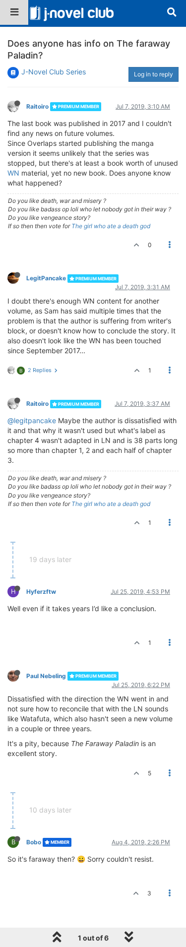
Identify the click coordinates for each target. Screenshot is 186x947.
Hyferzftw (41, 591)
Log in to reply (153, 74)
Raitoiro (37, 106)
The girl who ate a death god (110, 226)
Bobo (33, 842)
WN (13, 173)
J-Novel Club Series (53, 71)
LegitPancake (46, 278)
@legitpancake (31, 420)
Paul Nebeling (46, 676)
